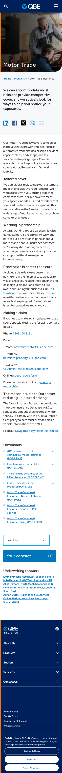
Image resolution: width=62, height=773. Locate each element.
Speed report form (25, 375)
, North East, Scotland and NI (28, 576)
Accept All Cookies (32, 768)
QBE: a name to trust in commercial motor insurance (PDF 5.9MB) (24, 455)
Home (8, 78)
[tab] (26, 540)
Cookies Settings (31, 751)
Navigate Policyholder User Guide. (37, 431)
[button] (54, 451)
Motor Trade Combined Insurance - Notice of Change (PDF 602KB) (24, 496)
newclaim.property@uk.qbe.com (24, 358)
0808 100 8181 (22, 333)
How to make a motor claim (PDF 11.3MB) (23, 466)
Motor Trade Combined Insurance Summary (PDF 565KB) (22, 509)
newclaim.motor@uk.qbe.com (33, 347)
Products (19, 78)
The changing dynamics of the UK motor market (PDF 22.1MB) (25, 475)
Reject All (31, 759)
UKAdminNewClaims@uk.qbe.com (25, 369)
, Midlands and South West (26, 594)
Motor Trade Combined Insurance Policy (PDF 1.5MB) (24, 520)
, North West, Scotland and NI (27, 580)
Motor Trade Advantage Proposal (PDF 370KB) (21, 484)
